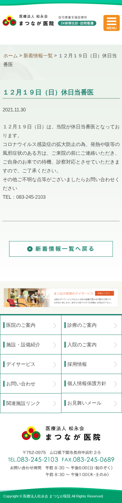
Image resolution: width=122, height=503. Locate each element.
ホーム (10, 55)
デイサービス (20, 364)
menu (111, 23)
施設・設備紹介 (23, 344)
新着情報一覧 (38, 55)
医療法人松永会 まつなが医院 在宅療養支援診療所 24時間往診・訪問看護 (49, 26)
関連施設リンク (23, 403)
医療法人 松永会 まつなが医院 (61, 433)
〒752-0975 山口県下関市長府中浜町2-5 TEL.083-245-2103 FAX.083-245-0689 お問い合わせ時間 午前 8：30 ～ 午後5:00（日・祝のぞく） (61, 463)
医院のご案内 (20, 325)
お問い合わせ (20, 383)
